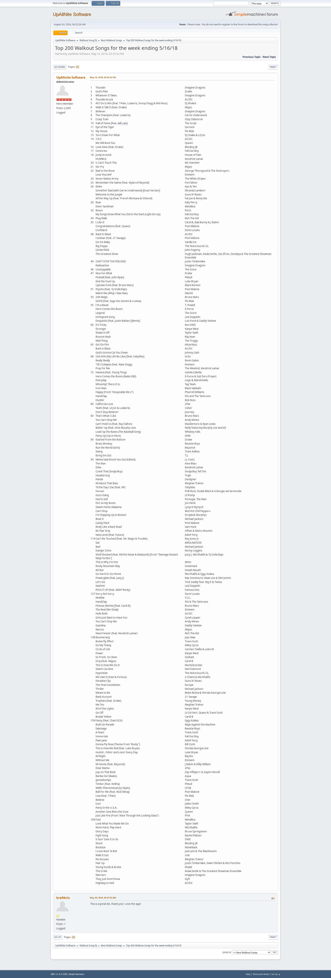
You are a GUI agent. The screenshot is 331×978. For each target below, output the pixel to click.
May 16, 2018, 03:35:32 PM (103, 77)
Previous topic (252, 57)
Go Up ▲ (275, 974)
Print (273, 67)
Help (248, 974)
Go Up (57, 937)
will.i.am (122, 123)
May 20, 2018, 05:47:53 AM (103, 897)
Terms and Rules (261, 974)
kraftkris (63, 898)
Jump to (227, 952)
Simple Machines (76, 974)
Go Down (59, 67)
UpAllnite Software (70, 77)
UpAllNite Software (72, 14)
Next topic (269, 57)
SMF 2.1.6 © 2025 (59, 974)
